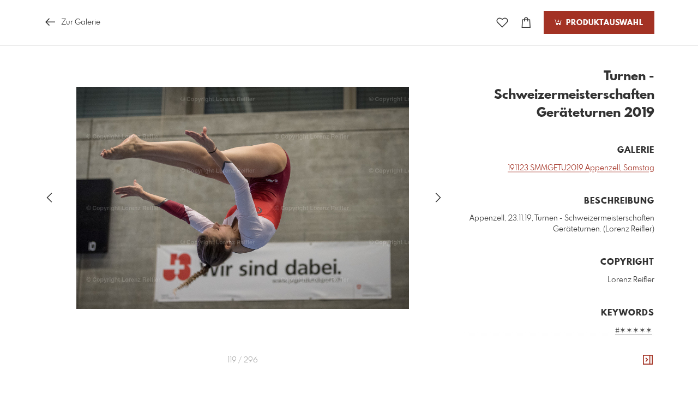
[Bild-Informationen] (647, 360)
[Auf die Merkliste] (502, 22)
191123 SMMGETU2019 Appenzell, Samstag (581, 168)
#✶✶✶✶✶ (633, 331)
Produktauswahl (603, 23)
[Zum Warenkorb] (526, 22)
